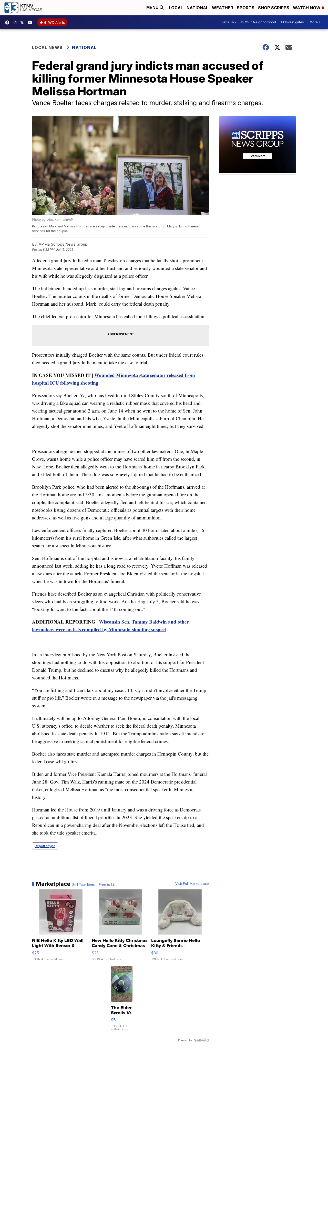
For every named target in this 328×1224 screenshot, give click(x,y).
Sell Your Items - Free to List (94, 885)
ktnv (16, 23)
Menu (153, 7)
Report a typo (45, 846)
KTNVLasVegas (8, 23)
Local (176, 7)
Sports (245, 7)
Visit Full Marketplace (192, 884)
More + (315, 22)
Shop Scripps (273, 7)
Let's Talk (229, 22)
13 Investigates (292, 22)
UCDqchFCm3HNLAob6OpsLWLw (31, 23)
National (197, 7)
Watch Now (307, 7)
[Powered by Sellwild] (201, 1040)
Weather (222, 7)
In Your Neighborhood (258, 22)
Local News (47, 47)
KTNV (23, 23)
